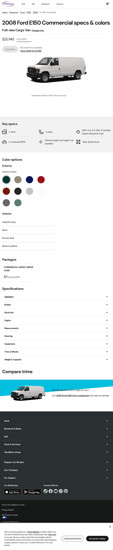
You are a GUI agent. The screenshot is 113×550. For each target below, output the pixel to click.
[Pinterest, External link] (66, 491)
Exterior (7, 166)
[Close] (110, 526)
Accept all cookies (97, 538)
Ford (22, 12)
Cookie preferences (73, 538)
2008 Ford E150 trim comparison (72, 395)
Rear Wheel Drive (91, 141)
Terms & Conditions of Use (13, 505)
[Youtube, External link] (56, 491)
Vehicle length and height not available (59, 142)
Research (46, 4)
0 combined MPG (17, 141)
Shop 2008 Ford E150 (30, 50)
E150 (29, 12)
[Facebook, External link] (51, 491)
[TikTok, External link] (46, 491)
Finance (60, 4)
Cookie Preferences (10, 522)
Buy (23, 4)
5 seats (49, 131)
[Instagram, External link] (61, 491)
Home (4, 12)
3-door (12, 131)
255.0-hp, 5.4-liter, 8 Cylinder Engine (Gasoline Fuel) (96, 132)
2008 (35, 12)
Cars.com (52, 534)
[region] (56, 536)
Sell (33, 4)
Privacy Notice (8, 510)
